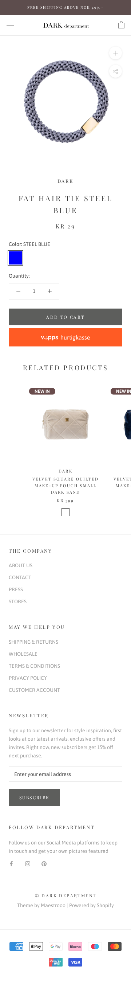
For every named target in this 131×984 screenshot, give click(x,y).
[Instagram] (27, 863)
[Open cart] (121, 25)
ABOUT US (20, 565)
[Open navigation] (10, 25)
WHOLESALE (23, 654)
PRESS (16, 589)
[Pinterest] (44, 863)
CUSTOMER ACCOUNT (34, 690)
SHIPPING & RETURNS (33, 642)
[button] (65, 337)
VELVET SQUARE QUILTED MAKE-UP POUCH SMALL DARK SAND (65, 485)
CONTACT (20, 577)
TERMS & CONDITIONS (34, 666)
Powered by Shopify (91, 905)
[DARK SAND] (65, 512)
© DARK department (65, 895)
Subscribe (34, 797)
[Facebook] (11, 863)
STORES (18, 601)
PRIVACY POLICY (28, 678)
